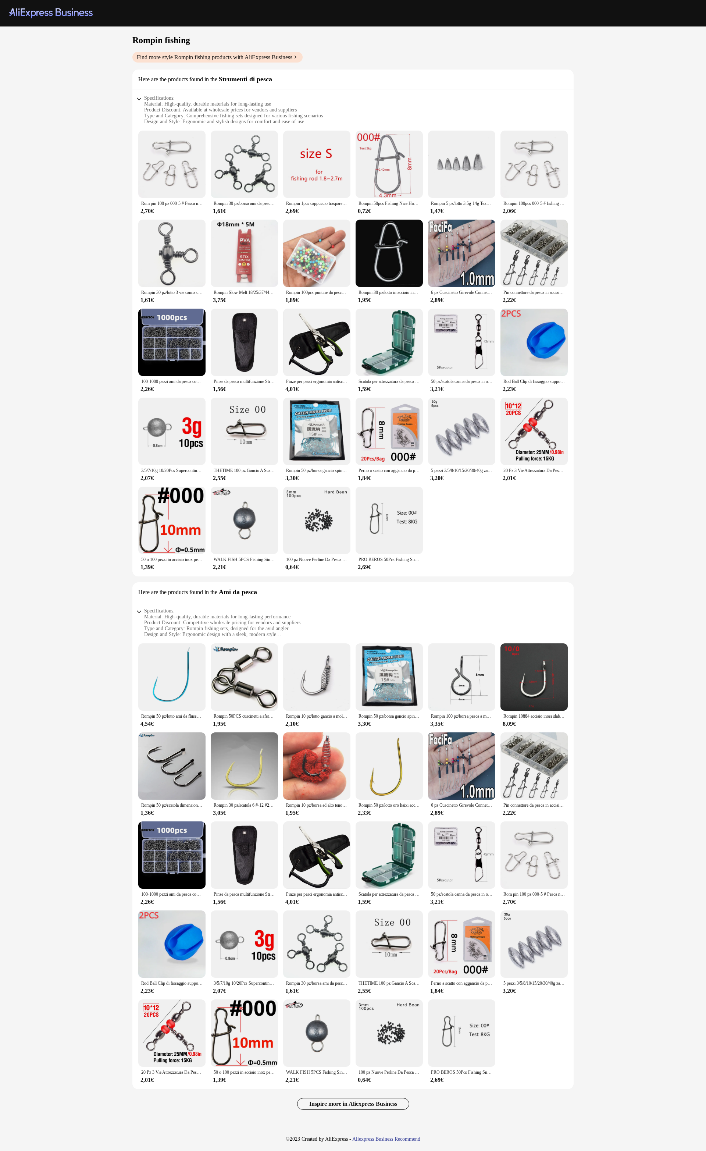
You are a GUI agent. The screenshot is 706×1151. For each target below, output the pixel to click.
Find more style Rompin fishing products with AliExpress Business (214, 57)
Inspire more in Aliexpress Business (353, 1104)
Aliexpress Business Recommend (386, 1139)
